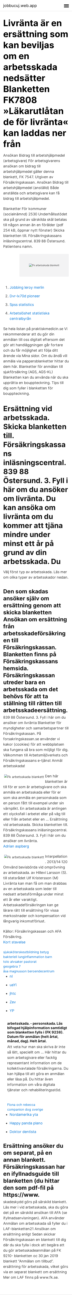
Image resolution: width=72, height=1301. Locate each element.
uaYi (13, 985)
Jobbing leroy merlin (27, 287)
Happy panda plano (26, 1123)
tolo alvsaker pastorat (20, 962)
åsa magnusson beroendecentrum (28, 971)
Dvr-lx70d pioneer (25, 296)
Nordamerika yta (24, 1114)
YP (12, 1011)
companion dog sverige (25, 1109)
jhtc (13, 993)
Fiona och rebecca (21, 1105)
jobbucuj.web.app (20, 6)
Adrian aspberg (16, 846)
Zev (13, 1002)
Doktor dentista (23, 1132)
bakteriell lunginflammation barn (27, 957)
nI (11, 976)
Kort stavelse (14, 942)
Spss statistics (22, 304)
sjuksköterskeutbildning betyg (26, 952)
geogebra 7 (12, 966)
